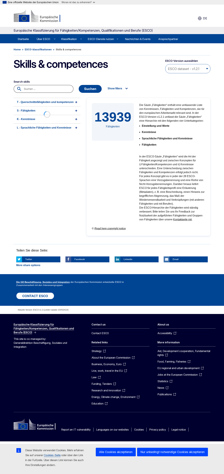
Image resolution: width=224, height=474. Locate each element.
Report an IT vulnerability (76, 429)
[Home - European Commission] (40, 16)
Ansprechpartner (168, 39)
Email (175, 259)
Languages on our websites (112, 429)
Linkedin (128, 259)
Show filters (115, 88)
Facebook (79, 259)
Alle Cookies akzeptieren (115, 452)
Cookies (139, 429)
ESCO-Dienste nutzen (101, 39)
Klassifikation (69, 39)
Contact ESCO (100, 333)
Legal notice (178, 429)
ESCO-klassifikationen (38, 49)
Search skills (22, 81)
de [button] (205, 18)
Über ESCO (43, 39)
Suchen (90, 89)
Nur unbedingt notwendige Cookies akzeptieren (172, 452)
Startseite (23, 39)
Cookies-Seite (52, 455)
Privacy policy (157, 429)
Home (17, 49)
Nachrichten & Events (138, 39)
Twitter (28, 259)
